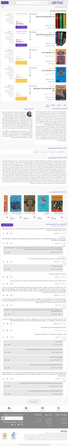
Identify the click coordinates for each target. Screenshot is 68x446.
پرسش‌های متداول (48, 420)
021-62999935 (37, 415)
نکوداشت (53, 105)
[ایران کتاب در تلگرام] (19, 425)
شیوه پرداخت (64, 421)
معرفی (64, 105)
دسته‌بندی (59, 105)
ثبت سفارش (64, 418)
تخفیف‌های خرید (64, 423)
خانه (65, 7)
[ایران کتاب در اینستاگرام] (22, 425)
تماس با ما (39, 420)
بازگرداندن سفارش (48, 421)
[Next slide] (2, 207)
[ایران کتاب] (57, 2)
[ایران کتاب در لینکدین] (12, 425)
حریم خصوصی (49, 425)
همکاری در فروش (38, 422)
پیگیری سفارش (49, 418)
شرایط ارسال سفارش (63, 420)
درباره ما (40, 418)
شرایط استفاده (49, 423)
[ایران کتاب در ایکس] (15, 425)
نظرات (47, 105)
